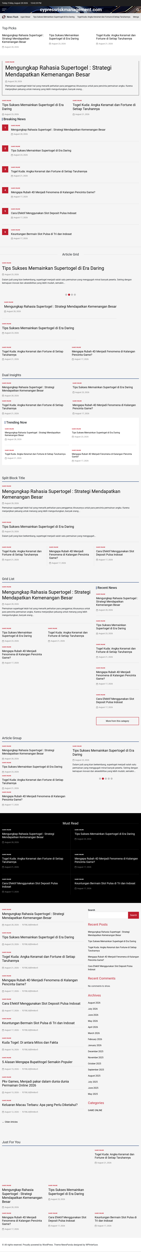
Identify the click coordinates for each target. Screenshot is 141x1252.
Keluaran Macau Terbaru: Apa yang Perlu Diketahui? (40, 1105)
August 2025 (94, 1075)
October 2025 (94, 1063)
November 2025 (95, 1057)
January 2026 (94, 1045)
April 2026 (93, 1027)
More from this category (117, 721)
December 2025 (95, 1051)
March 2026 (94, 1033)
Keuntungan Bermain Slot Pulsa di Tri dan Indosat (41, 234)
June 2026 (93, 1015)
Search (91, 910)
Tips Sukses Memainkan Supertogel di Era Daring (45, 17)
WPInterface (92, 1244)
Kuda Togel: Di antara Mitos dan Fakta (30, 1042)
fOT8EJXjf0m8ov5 (30, 925)
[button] (137, 41)
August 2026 (94, 1002)
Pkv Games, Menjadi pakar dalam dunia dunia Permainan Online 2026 (35, 1083)
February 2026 (95, 1039)
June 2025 (93, 1088)
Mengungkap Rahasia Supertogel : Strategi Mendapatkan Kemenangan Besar (23, 39)
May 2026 (93, 1021)
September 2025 (96, 1069)
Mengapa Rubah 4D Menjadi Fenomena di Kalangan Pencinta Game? (53, 192)
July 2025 (93, 1082)
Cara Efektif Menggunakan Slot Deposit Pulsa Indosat (43, 213)
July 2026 (93, 1009)
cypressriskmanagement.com (71, 9)
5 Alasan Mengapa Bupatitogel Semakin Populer (37, 1062)
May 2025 (93, 1094)
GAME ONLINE (9, 62)
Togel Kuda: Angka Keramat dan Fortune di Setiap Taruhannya (94, 17)
